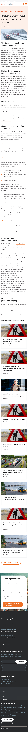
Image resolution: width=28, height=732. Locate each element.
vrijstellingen (4, 249)
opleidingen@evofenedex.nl (8, 637)
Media (3, 691)
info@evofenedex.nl (12, 1)
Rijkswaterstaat (7, 121)
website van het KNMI (14, 113)
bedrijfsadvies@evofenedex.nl (8, 631)
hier (7, 94)
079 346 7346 (4, 1)
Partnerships (4, 696)
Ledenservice (4, 316)
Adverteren (4, 699)
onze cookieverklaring (6, 714)
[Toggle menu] (26, 4)
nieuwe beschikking (20, 243)
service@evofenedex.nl (7, 625)
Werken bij (4, 694)
